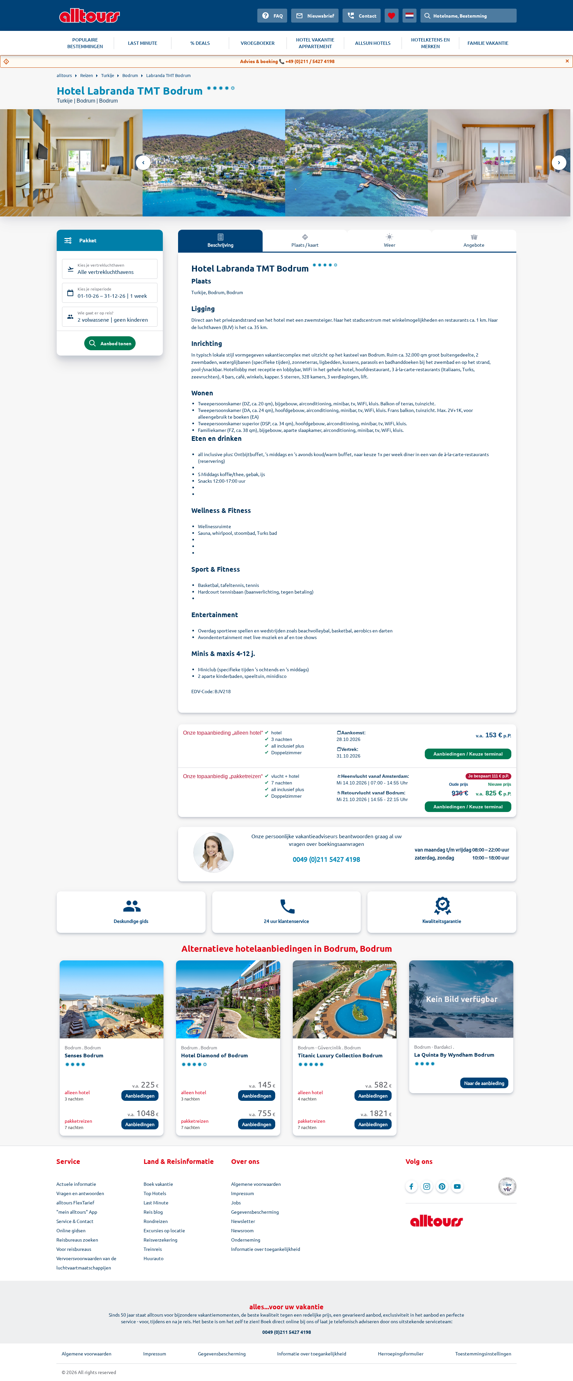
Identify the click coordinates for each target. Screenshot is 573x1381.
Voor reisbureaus (73, 1249)
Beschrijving (220, 245)
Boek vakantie (158, 1184)
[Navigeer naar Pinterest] (442, 1186)
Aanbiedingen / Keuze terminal (468, 754)
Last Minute (156, 1202)
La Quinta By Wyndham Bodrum (454, 1054)
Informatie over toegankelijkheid (265, 1249)
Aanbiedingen (140, 1095)
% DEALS (200, 43)
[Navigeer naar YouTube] (457, 1186)
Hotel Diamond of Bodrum (214, 1055)
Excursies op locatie (164, 1230)
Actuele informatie (76, 1184)
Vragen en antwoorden (80, 1193)
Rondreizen (156, 1221)
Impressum (242, 1193)
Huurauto (153, 1258)
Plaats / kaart (305, 245)
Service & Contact (75, 1221)
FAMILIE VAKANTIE (488, 43)
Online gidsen (71, 1230)
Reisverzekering (160, 1240)
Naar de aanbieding (484, 1083)
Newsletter (243, 1221)
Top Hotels (155, 1193)
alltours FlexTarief (75, 1202)
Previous (143, 162)
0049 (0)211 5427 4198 (326, 859)
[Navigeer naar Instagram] (427, 1186)
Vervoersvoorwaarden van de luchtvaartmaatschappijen (86, 1262)
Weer (389, 245)
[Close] (567, 61)
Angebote (474, 245)
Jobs (236, 1202)
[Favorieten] (392, 16)
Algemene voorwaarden (256, 1184)
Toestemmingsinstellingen (483, 1353)
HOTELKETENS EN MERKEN (430, 43)
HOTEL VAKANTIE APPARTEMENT (315, 43)
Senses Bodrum (84, 1055)
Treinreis (153, 1249)
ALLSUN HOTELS (373, 43)
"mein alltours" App (76, 1212)
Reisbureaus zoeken (77, 1240)
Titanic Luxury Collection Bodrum (340, 1055)
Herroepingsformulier (400, 1353)
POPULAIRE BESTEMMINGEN (85, 43)
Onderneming (245, 1240)
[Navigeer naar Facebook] (411, 1186)
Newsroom (242, 1230)
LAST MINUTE (142, 43)
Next (559, 162)
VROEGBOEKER (258, 43)
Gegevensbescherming (255, 1212)
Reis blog (153, 1212)
